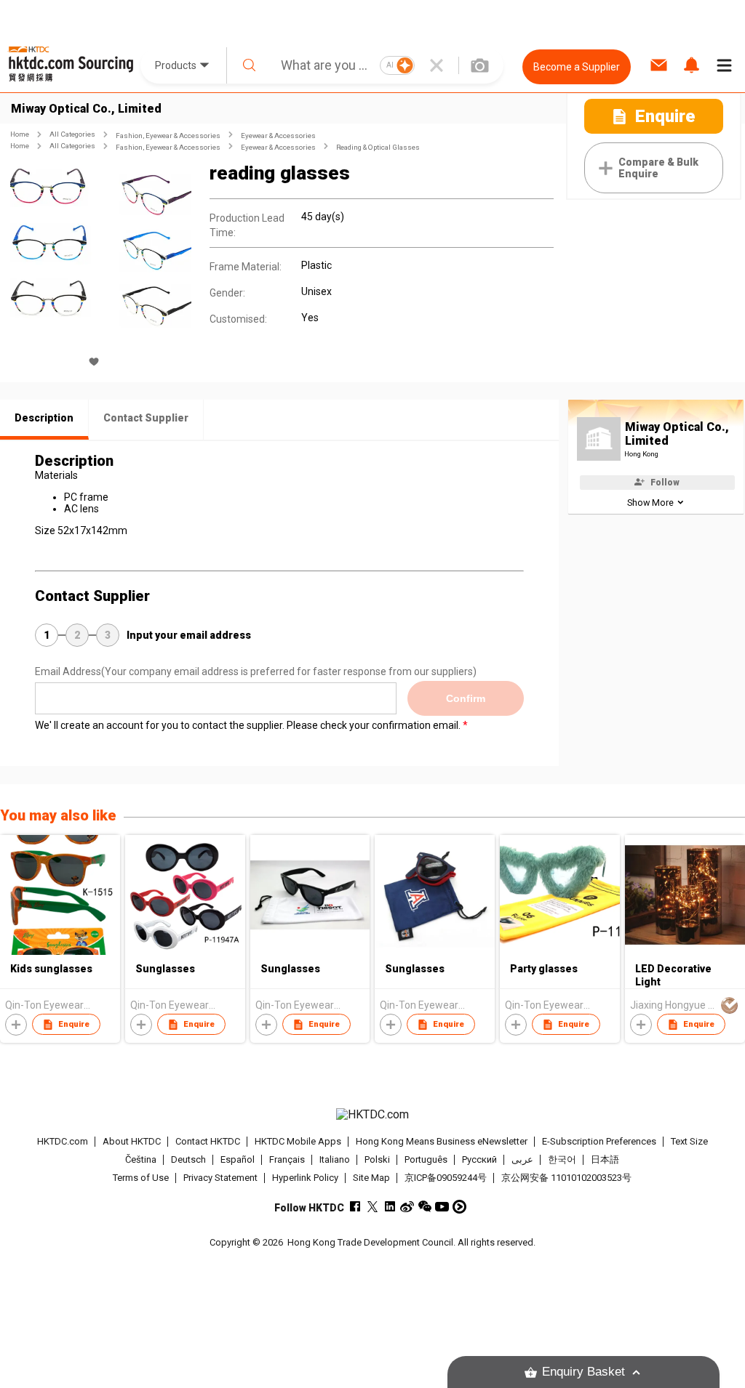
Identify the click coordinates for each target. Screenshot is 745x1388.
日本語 (605, 1159)
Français (287, 1159)
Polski (377, 1159)
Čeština (140, 1159)
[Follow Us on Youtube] (442, 1207)
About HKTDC (132, 1141)
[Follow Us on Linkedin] (390, 1207)
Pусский (479, 1159)
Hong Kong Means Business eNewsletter (441, 1141)
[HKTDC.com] (373, 1114)
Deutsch (188, 1159)
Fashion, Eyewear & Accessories (168, 136)
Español (237, 1159)
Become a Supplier (576, 67)
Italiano (334, 1159)
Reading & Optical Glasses (378, 147)
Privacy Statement (220, 1177)
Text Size (689, 1141)
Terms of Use (141, 1177)
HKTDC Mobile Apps (298, 1141)
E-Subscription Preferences (599, 1141)
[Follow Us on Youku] (459, 1207)
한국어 (562, 1159)
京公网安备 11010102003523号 (566, 1177)
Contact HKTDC (207, 1141)
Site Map (371, 1177)
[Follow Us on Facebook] (355, 1207)
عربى (522, 1159)
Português (426, 1159)
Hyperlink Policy (305, 1177)
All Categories (72, 134)
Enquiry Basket (583, 1372)
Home (19, 134)
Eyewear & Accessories (278, 136)
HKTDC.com (62, 1141)
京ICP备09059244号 (446, 1177)
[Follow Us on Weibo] (407, 1207)
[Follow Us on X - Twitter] (372, 1207)
